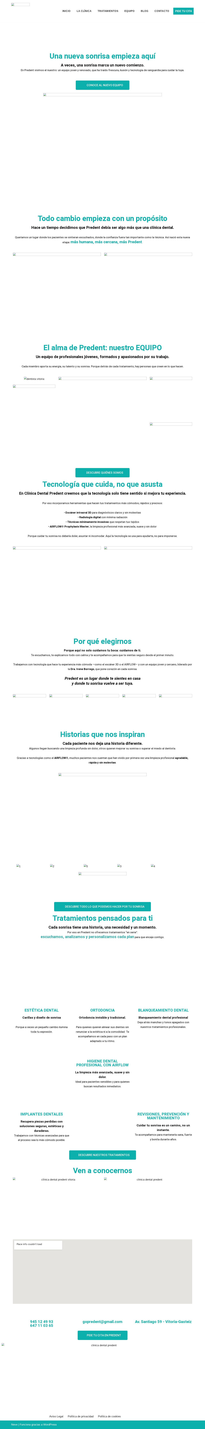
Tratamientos (108, 11)
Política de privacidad (81, 1416)
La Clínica (84, 11)
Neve (14, 1424)
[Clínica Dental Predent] (20, 11)
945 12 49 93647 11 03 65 (41, 1323)
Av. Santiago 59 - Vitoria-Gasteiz (163, 1321)
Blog (144, 11)
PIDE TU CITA (183, 11)
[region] (29, 37)
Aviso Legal (56, 1416)
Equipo (129, 11)
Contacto (162, 11)
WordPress (50, 1424)
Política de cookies (109, 1416)
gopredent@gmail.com (102, 1321)
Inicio (66, 11)
